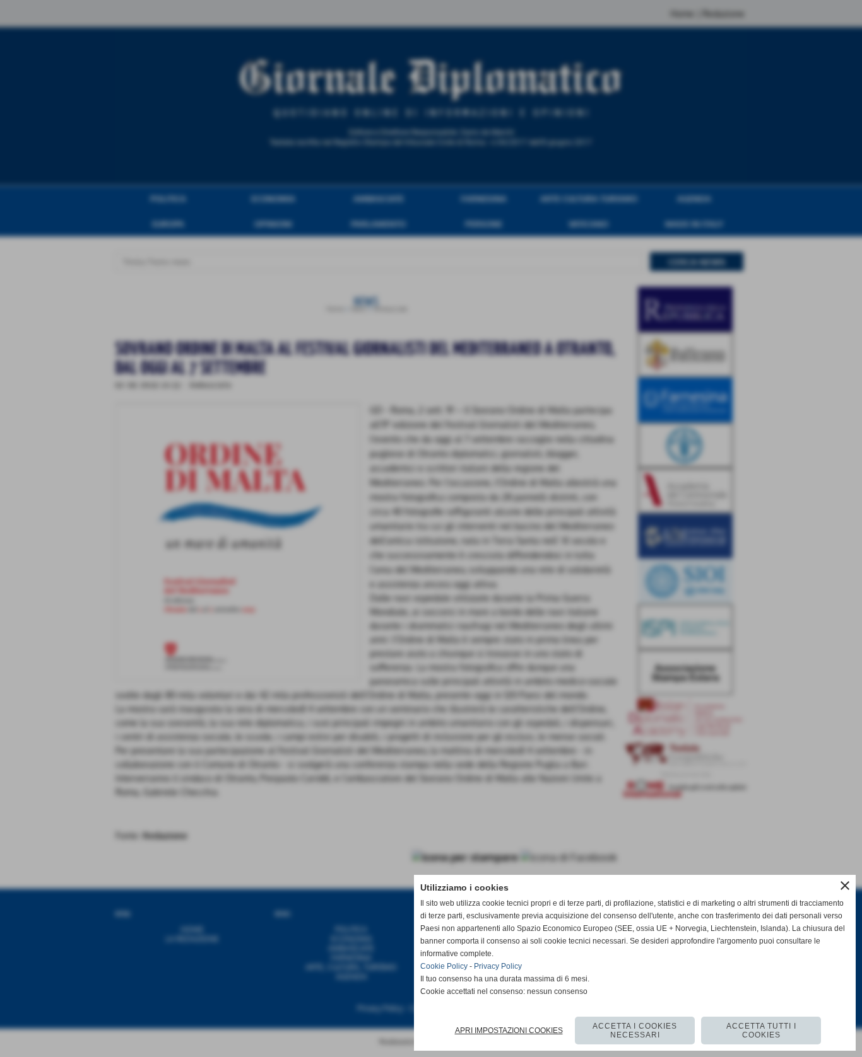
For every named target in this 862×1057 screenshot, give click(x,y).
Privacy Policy (498, 966)
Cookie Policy (444, 966)
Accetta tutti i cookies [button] (761, 1030)
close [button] (845, 885)
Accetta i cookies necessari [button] (635, 1030)
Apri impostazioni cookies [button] (509, 1030)
